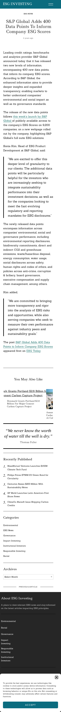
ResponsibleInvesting (7, 650)
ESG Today (33, 351)
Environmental (10, 525)
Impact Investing (12, 540)
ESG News (28, 14)
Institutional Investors (14, 545)
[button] (56, 677)
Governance (9, 535)
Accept (30, 705)
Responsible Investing (14, 551)
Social (6, 556)
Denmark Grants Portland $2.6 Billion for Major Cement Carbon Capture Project (23, 403)
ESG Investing (17, 4)
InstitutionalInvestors (7, 659)
